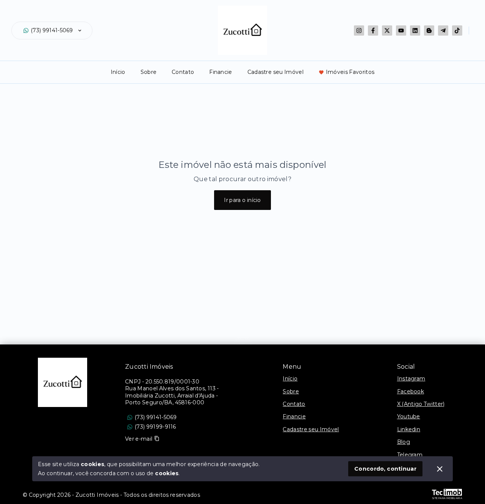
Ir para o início (242, 200)
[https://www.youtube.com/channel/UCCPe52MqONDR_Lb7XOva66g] (401, 30)
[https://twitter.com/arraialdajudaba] (387, 30)
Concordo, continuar (385, 468)
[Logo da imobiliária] (62, 382)
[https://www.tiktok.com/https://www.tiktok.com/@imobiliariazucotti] (457, 30)
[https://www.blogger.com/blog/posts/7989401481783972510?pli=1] (429, 30)
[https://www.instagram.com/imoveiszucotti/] (359, 30)
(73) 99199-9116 (155, 426)
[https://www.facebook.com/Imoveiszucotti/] (373, 30)
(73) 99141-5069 (52, 30)
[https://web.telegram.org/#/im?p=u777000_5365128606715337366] (443, 30)
